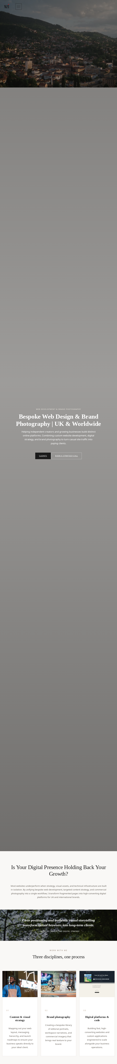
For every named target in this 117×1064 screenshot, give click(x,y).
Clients (43, 456)
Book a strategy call (66, 456)
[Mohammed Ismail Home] (6, 6)
